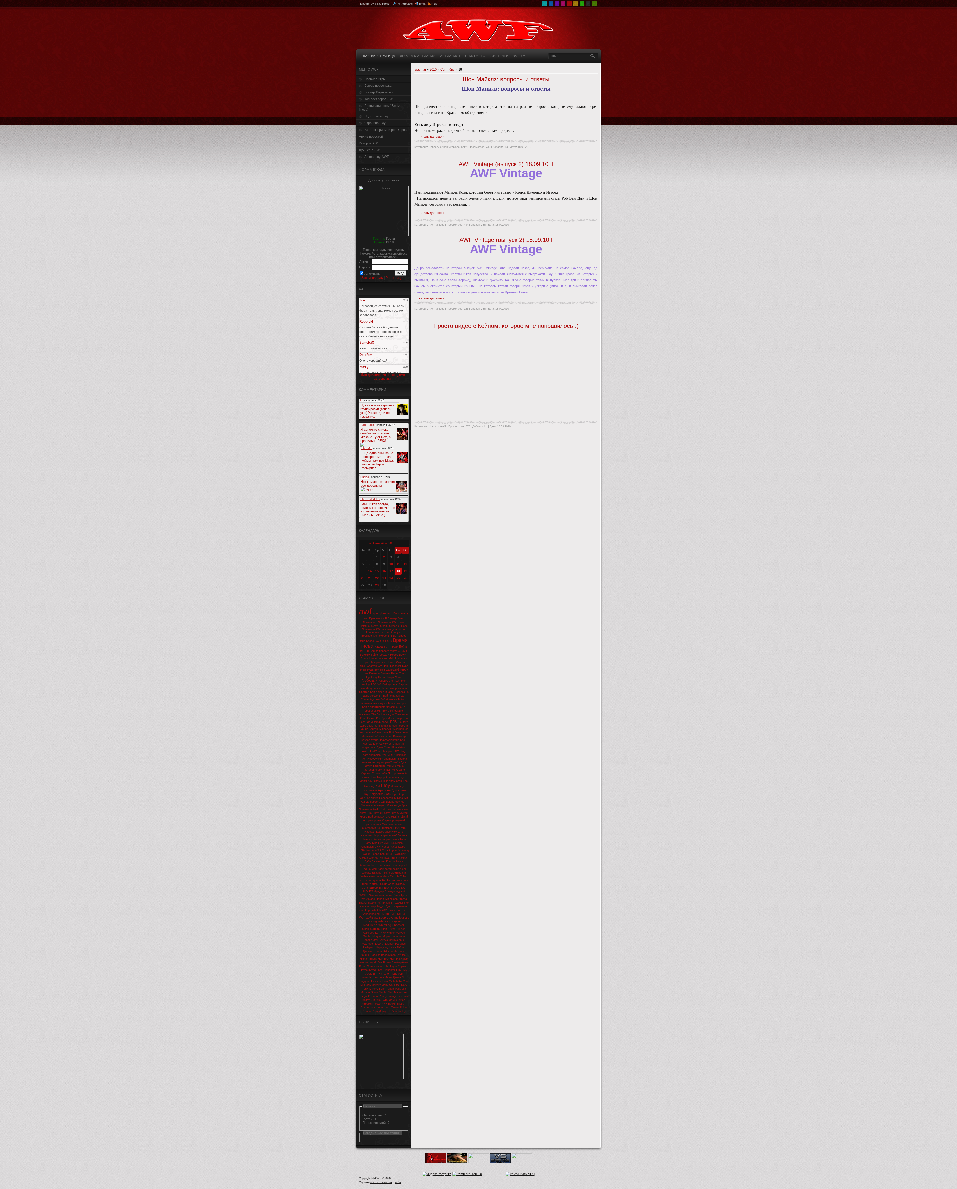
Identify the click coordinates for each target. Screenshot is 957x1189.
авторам (368, 820)
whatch (376, 910)
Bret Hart (389, 958)
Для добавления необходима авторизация (383, 376)
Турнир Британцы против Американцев (383, 728)
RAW (371, 895)
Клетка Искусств (383, 743)
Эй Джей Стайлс (381, 999)
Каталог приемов (391, 973)
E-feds (393, 725)
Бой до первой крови (395, 684)
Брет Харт (398, 794)
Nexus (386, 846)
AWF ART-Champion (394, 754)
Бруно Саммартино (395, 962)
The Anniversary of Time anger (390, 714)
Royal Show (394, 677)
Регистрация (405, 3)
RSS (434, 3)
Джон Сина (383, 747)
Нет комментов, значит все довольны (378, 483)
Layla (392, 947)
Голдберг (395, 665)
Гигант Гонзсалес (398, 880)
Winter (391, 932)
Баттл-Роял (391, 646)
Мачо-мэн (400, 992)
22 (377, 578)
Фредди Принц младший (389, 891)
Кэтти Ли (380, 932)
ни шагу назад (371, 762)
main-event (391, 865)
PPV (396, 827)
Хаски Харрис (382, 839)
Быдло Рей (374, 902)
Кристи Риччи (394, 861)
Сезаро (366, 1011)
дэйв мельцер (376, 917)
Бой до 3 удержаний (386, 669)
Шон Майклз (399, 747)
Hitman (364, 958)
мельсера (398, 914)
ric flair (378, 962)
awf (365, 611)
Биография (395, 824)
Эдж (388, 906)
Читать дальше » (431, 136)
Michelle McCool (398, 981)
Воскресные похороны (375, 635)
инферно (386, 736)
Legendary (382, 876)
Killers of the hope (394, 951)
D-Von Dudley (397, 1011)
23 (384, 578)
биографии (369, 827)
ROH (374, 865)
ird (506, 146)
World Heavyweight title (385, 739)
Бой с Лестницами (381, 691)
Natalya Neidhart (384, 943)
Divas (392, 928)
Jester (380, 1007)
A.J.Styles (399, 999)
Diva (385, 981)
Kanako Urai (370, 939)
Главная (420, 69)
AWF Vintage (436, 224)
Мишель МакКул (370, 984)
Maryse (377, 936)
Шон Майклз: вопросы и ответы (506, 79)
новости (403, 725)
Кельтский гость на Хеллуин (383, 632)
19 (405, 571)
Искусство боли (380, 794)
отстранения (399, 906)
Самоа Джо (366, 857)
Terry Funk (378, 988)
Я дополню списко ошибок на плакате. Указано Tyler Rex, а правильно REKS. (375, 435)
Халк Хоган (385, 868)
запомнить (372, 273)
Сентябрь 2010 (384, 543)
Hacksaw (375, 981)
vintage (364, 906)
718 (363, 801)
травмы (398, 902)
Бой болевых (389, 699)
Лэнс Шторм (370, 887)
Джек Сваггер (368, 665)
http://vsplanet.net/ (385, 835)
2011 (385, 910)
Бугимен (402, 954)
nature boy (366, 962)
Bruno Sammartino (370, 966)
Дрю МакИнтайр (392, 718)
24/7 (399, 876)
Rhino (403, 1007)
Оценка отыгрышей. (375, 928)
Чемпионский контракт (373, 732)
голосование (369, 790)
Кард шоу (382, 947)
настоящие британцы (376, 769)
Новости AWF (398, 654)
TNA (362, 850)
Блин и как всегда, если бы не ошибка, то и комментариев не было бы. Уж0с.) (378, 509)
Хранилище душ (396, 777)
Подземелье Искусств (389, 831)
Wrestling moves (373, 977)
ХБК (389, 640)
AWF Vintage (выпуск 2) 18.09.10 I (506, 239)
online (392, 910)
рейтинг (400, 743)
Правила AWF (378, 618)
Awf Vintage (368, 898)
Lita (404, 988)
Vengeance (369, 913)
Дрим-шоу (397, 786)
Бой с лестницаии (395, 872)
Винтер (401, 928)
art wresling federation (387, 919)
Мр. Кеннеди (382, 857)
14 (370, 571)
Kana (402, 936)
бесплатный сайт (381, 1182)
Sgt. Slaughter (386, 969)
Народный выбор (387, 898)
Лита (364, 992)
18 (398, 571)
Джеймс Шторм (372, 951)
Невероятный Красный (393, 797)
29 (377, 585)
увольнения (373, 824)
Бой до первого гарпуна (385, 650)
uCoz (398, 1182)
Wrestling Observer (391, 925)
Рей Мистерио (395, 765)
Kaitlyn (366, 999)
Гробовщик (369, 680)
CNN (378, 846)
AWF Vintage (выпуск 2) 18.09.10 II (506, 164)
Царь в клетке (368, 725)
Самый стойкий (398, 816)
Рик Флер (402, 958)
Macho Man (386, 992)
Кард (378, 646)
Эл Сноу (400, 853)
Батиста (379, 766)
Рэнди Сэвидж (369, 996)
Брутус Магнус (388, 939)
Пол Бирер (378, 777)
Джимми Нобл (371, 736)
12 (405, 564)
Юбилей (400, 883)
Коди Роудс (377, 906)
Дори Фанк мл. (391, 984)
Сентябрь (447, 69)
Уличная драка (369, 797)
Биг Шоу (384, 887)
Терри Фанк (393, 988)
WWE (363, 895)
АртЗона (384, 790)
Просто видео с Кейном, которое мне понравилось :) (506, 325)
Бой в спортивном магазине (380, 706)
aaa (381, 865)
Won (362, 917)
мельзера (384, 914)
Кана (395, 936)
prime (377, 820)
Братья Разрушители (386, 812)
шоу (385, 785)
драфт (377, 880)
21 (370, 578)
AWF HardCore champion (377, 751)
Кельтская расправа (394, 688)
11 (398, 564)
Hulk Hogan (390, 966)
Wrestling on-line (371, 688)
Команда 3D (373, 850)
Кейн (384, 773)
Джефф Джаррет (372, 872)
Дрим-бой (366, 780)
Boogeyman (388, 954)
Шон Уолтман (370, 883)
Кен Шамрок (384, 827)
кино (372, 876)
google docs (368, 747)
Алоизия (365, 865)
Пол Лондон (369, 868)
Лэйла (400, 947)
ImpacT (403, 865)
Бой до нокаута (377, 816)
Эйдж (370, 669)
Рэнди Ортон (386, 680)
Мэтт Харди (389, 850)
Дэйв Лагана (372, 861)
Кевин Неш (387, 853)
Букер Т (387, 902)
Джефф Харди (380, 721)
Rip (384, 880)
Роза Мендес (380, 1011)
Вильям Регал (389, 673)
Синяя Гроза (400, 895)
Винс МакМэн (399, 857)
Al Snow (373, 992)
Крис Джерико (382, 613)
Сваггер (364, 691)
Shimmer (367, 839)
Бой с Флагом (396, 662)
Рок (378, 718)
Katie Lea (368, 932)
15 (377, 571)
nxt (383, 861)
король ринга (383, 895)
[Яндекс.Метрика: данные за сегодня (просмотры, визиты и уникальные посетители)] (437, 1174)
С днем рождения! (393, 820)
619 (397, 801)
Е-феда (383, 725)
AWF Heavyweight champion (378, 758)
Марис (387, 936)
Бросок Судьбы (376, 640)
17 (391, 571)
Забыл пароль (372, 278)
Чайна (364, 876)
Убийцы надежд (370, 954)
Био (406, 902)
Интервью (367, 835)
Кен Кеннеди (372, 673)
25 (398, 578)
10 (391, 564)
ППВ (393, 722)
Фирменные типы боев (387, 780)
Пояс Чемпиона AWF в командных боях (385, 627)
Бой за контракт (398, 703)
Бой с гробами (380, 654)
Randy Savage (388, 996)
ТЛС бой (376, 684)
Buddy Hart (376, 958)
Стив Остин (367, 718)
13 (362, 571)
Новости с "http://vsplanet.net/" (448, 146)
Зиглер (392, 618)
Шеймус (403, 721)
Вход (422, 3)
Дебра (375, 853)
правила (402, 758)
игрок (404, 669)
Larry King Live (374, 842)
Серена (402, 835)
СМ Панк (383, 665)
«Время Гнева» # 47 (374, 1003)
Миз (384, 824)
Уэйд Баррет (398, 846)
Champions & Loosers (374, 658)
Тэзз (393, 876)
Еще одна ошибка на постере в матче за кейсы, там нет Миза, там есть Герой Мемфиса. (378, 460)
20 (362, 578)
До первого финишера (380, 801)
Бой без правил (398, 732)
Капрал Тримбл (390, 762)
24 (391, 578)
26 (405, 578)
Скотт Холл (387, 883)
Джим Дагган (393, 977)
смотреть (402, 910)
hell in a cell (399, 868)
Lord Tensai (392, 1007)
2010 (433, 69)
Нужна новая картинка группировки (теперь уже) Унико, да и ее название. (377, 410)
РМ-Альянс (398, 769)
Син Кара (365, 910)
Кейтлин (403, 996)
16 (384, 571)
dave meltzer (395, 917)
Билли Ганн (399, 839)
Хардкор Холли (370, 773)
